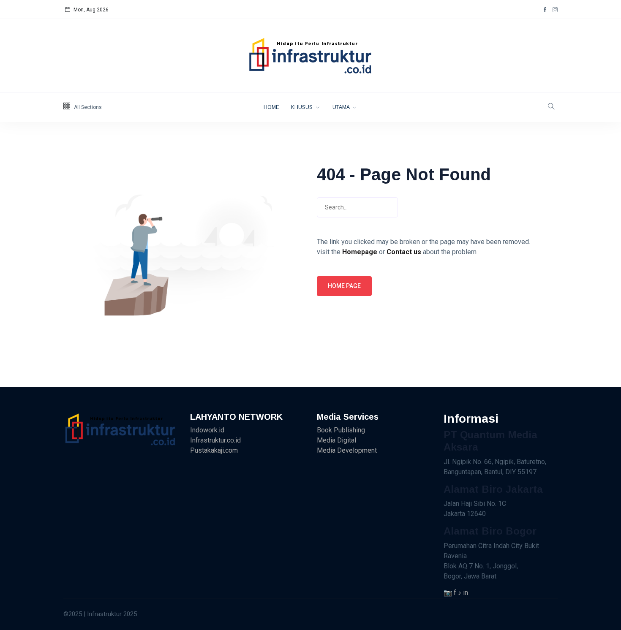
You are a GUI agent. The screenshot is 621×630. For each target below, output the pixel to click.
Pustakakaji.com (214, 450)
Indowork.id (207, 430)
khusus (302, 107)
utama (341, 107)
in (465, 593)
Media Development (347, 450)
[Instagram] (555, 9)
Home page (344, 285)
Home (271, 107)
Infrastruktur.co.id (215, 440)
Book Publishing (341, 430)
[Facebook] (544, 9)
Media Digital (336, 440)
